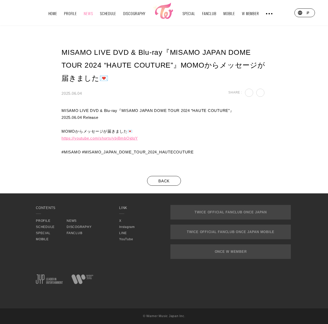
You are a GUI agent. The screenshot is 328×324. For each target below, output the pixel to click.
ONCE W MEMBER (231, 252)
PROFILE (70, 13)
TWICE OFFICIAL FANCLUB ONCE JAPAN (230, 212)
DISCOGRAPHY (134, 13)
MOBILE (229, 13)
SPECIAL (188, 13)
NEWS (88, 13)
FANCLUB (209, 13)
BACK (164, 181)
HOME (52, 13)
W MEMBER (250, 13)
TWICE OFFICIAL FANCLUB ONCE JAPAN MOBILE (230, 232)
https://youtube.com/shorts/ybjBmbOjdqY (99, 138)
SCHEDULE (108, 13)
